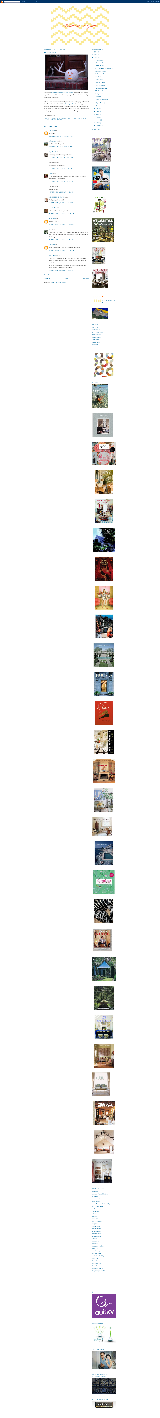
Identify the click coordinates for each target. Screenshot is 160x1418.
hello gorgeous (53, 141)
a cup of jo (95, 1191)
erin (50, 229)
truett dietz (95, 344)
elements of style (97, 1221)
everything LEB (96, 1224)
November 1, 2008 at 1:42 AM (61, 192)
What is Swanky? (100, 85)
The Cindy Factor (100, 91)
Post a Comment (49, 275)
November (99, 60)
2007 (96, 129)
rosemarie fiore (96, 337)
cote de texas (96, 1214)
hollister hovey (96, 1236)
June (97, 111)
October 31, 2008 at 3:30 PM (60, 168)
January (98, 125)
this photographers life (98, 1271)
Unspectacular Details (101, 99)
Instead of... (98, 97)
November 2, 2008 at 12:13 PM (61, 224)
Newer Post (47, 278)
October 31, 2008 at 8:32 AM (61, 147)
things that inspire (97, 1268)
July (97, 108)
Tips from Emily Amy (101, 88)
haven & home (96, 1231)
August (98, 106)
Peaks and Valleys (100, 71)
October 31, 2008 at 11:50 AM (61, 157)
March (98, 120)
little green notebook (98, 1246)
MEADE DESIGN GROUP (56, 197)
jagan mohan (53, 255)
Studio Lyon (52, 218)
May (97, 114)
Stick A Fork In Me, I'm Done (104, 68)
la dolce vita (95, 1241)
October (98, 63)
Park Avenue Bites (100, 74)
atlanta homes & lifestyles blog (101, 1204)
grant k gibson (96, 1226)
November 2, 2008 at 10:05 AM (61, 213)
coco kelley (95, 1211)
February (99, 123)
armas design (96, 1201)
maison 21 (95, 1248)
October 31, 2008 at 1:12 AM (61, 136)
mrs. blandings (96, 1251)
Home (66, 278)
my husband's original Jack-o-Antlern (62, 92)
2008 (96, 58)
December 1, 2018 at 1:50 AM (61, 270)
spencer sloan (96, 342)
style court (95, 1258)
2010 (96, 52)
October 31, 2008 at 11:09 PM (61, 181)
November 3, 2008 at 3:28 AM (61, 240)
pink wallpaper (96, 1253)
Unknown (52, 130)
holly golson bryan (97, 332)
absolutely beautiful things (100, 1194)
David (51, 173)
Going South (99, 94)
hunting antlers (69, 104)
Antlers (53, 119)
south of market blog (98, 1256)
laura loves (95, 1243)
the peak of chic (96, 1263)
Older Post (86, 278)
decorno (94, 1216)
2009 (96, 55)
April (97, 117)
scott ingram (95, 340)
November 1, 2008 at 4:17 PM (61, 203)
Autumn (59, 119)
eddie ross (95, 1219)
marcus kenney (96, 335)
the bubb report (96, 1261)
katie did (94, 1238)
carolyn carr (95, 327)
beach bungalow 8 (97, 1206)
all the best (95, 1196)
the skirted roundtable (98, 1266)
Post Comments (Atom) (59, 282)
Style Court (52, 152)
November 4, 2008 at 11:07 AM (61, 250)
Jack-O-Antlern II (100, 65)
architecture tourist (97, 1199)
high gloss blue (96, 1234)
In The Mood (99, 80)
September (99, 103)
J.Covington (52, 208)
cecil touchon (96, 330)
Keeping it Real (100, 82)
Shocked (98, 77)
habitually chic (96, 1229)
